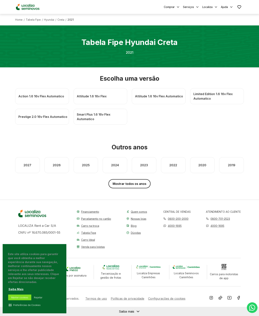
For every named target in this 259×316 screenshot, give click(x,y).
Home (19, 19)
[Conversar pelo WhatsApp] (252, 307)
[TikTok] (220, 299)
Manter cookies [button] (19, 297)
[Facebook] (238, 299)
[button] (172, 226)
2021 (70, 19)
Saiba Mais (16, 289)
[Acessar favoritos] (239, 7)
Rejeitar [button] (38, 297)
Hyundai (49, 19)
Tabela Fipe (33, 19)
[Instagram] (211, 299)
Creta (60, 19)
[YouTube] (229, 299)
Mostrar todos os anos (129, 184)
